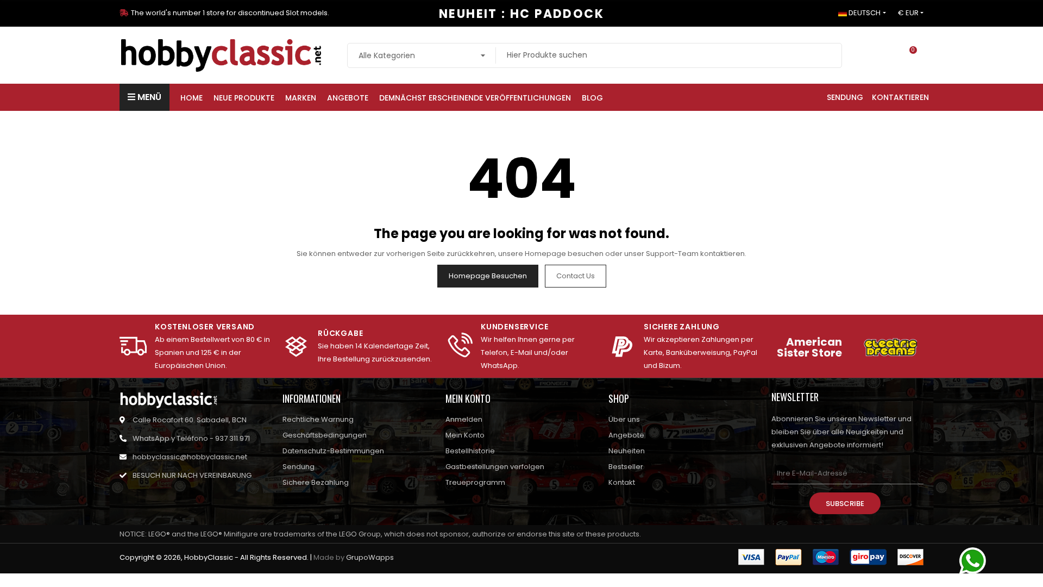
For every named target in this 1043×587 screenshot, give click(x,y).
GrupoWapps (370, 557)
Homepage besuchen (488, 276)
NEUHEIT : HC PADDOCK (521, 13)
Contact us (575, 276)
